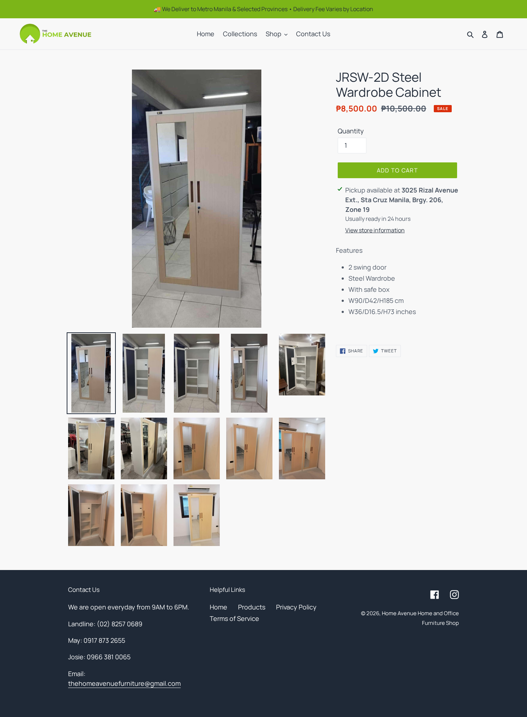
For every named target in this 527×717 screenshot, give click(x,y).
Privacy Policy (296, 607)
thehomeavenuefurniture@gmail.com (124, 683)
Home (218, 607)
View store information (375, 230)
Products (251, 607)
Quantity (351, 131)
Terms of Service (234, 618)
